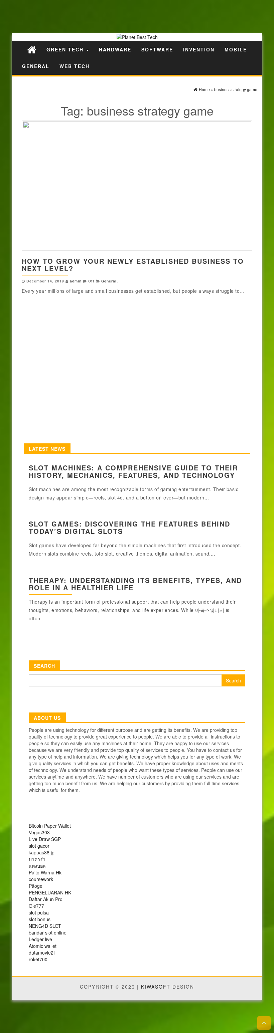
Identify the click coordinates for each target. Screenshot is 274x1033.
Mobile (236, 49)
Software (157, 49)
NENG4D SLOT (45, 925)
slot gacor (39, 845)
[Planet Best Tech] (31, 49)
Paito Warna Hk (45, 872)
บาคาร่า (37, 859)
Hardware (115, 49)
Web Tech (74, 66)
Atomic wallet (42, 946)
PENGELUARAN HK (50, 892)
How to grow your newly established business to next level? (133, 264)
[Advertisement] (117, 16)
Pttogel (36, 885)
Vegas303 (39, 832)
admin (76, 280)
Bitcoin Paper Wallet (50, 825)
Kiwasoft (155, 986)
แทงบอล (37, 865)
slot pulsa (39, 912)
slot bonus (39, 919)
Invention (199, 49)
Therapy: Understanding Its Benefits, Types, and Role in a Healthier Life (135, 583)
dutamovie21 (42, 952)
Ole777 (36, 905)
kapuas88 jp (41, 852)
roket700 (38, 959)
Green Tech (66, 49)
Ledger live (40, 939)
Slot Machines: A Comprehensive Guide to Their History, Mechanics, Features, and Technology (133, 471)
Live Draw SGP (45, 839)
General (35, 66)
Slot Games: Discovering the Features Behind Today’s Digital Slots (129, 527)
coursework (41, 879)
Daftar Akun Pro (45, 899)
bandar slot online (47, 932)
